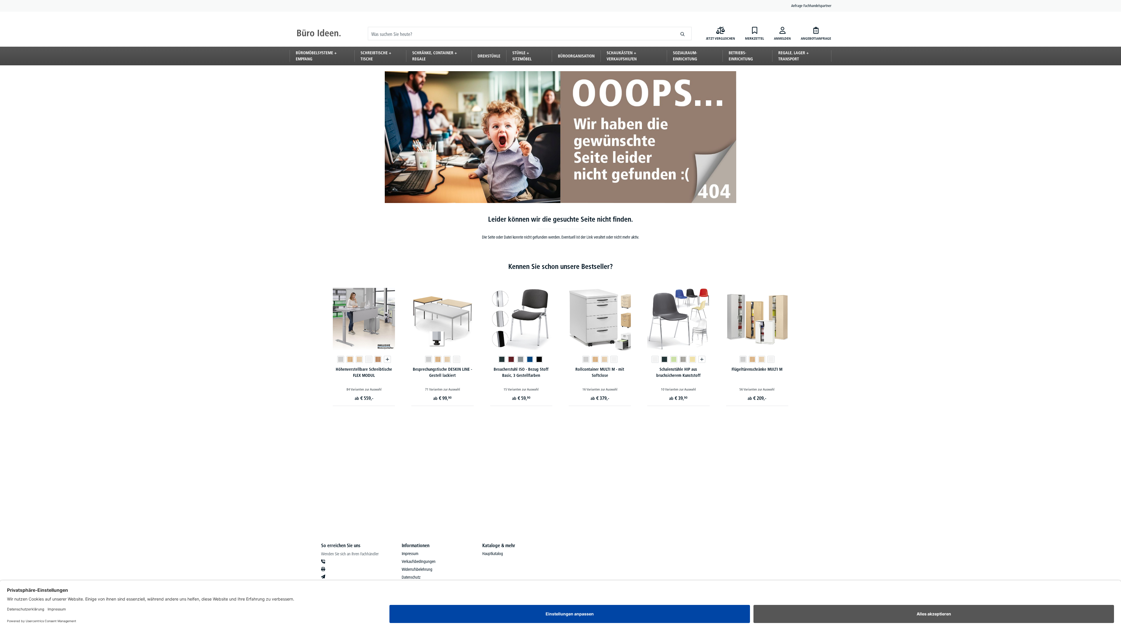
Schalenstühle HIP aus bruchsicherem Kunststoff (678, 372)
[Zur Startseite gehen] (319, 33)
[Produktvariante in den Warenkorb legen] (387, 359)
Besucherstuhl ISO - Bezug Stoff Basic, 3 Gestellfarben (521, 372)
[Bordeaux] (511, 359)
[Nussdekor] (378, 359)
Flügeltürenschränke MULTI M (757, 369)
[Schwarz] (539, 359)
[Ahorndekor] (359, 359)
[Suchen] (683, 33)
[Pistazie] (673, 359)
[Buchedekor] (350, 359)
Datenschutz (411, 577)
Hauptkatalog (492, 554)
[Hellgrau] (683, 359)
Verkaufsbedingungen (419, 561)
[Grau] (520, 359)
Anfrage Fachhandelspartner (811, 5)
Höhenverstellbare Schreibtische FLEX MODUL (364, 372)
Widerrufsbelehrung (417, 569)
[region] (560, 341)
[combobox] (521, 33)
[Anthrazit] (501, 359)
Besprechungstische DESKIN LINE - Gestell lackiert (442, 372)
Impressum (410, 554)
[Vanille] (692, 359)
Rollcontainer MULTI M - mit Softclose (599, 372)
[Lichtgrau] (340, 359)
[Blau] (529, 359)
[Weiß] (368, 359)
